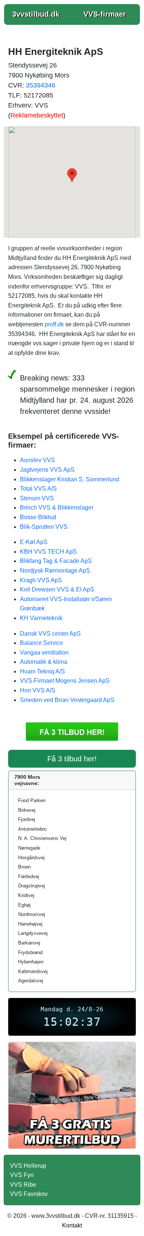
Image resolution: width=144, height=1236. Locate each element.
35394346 (40, 85)
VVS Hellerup (28, 1166)
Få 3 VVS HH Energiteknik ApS (72, 731)
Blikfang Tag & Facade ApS (56, 561)
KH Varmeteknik (41, 618)
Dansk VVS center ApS (50, 633)
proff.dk (54, 324)
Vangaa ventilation (44, 652)
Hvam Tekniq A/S (42, 671)
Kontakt (72, 1225)
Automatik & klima (43, 662)
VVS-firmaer (104, 14)
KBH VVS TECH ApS (48, 551)
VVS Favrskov (29, 1194)
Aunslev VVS (37, 460)
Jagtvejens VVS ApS (47, 470)
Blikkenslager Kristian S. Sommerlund (69, 479)
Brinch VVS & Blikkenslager (56, 507)
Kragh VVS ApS (41, 580)
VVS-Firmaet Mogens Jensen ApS (65, 681)
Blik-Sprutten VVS (44, 527)
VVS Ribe (23, 1184)
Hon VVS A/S (37, 690)
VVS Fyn (22, 1175)
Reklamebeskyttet (36, 115)
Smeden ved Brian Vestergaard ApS (67, 700)
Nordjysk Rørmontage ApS (55, 570)
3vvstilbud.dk (35, 14)
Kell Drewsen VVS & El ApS (57, 589)
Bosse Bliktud (38, 517)
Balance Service (41, 643)
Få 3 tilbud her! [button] (72, 759)
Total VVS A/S (38, 488)
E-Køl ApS (34, 542)
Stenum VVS (37, 498)
